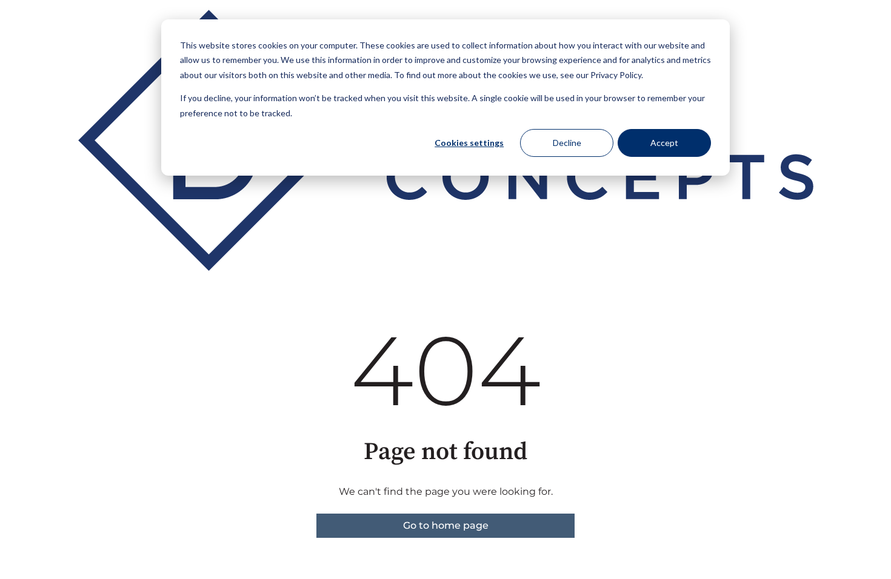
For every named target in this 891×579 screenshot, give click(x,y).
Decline (567, 142)
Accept (664, 142)
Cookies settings (469, 142)
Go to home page (446, 525)
